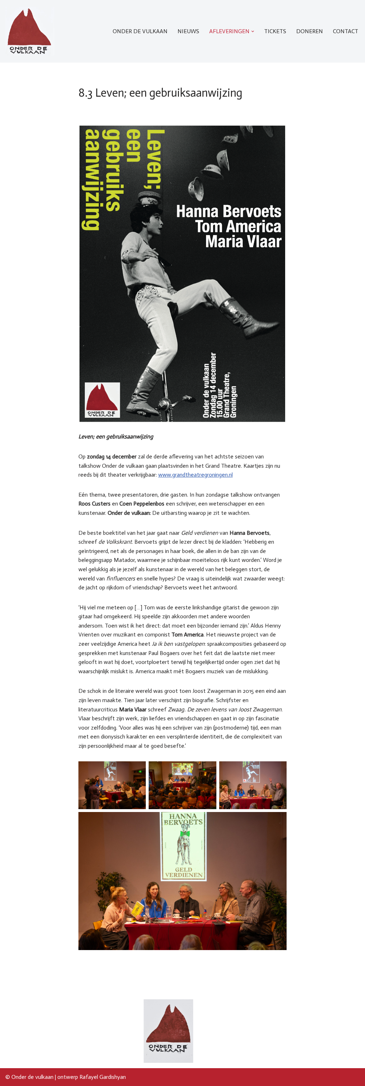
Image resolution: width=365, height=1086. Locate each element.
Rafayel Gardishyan (102, 1077)
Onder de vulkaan (32, 1077)
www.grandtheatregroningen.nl (195, 474)
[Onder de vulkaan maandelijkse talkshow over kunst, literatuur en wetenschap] (29, 31)
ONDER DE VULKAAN (140, 31)
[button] (252, 31)
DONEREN (309, 31)
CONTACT (345, 31)
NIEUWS (188, 31)
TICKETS (275, 31)
